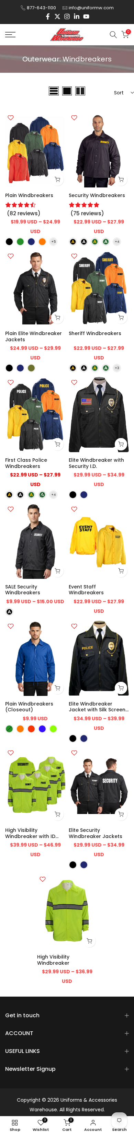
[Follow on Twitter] (57, 16)
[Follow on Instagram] (67, 16)
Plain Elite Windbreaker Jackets (33, 337)
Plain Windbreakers (29, 196)
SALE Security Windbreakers (22, 590)
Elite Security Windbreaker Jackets (95, 833)
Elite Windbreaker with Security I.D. (96, 463)
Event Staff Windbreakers (86, 590)
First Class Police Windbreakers (26, 463)
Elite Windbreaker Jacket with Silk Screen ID (97, 707)
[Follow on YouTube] (86, 16)
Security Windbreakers (97, 196)
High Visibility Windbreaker (53, 960)
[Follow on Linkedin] (77, 16)
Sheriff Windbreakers (95, 334)
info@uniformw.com (91, 7)
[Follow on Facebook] (48, 16)
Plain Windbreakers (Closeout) (29, 707)
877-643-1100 (41, 7)
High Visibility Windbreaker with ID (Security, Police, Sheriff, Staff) (34, 833)
